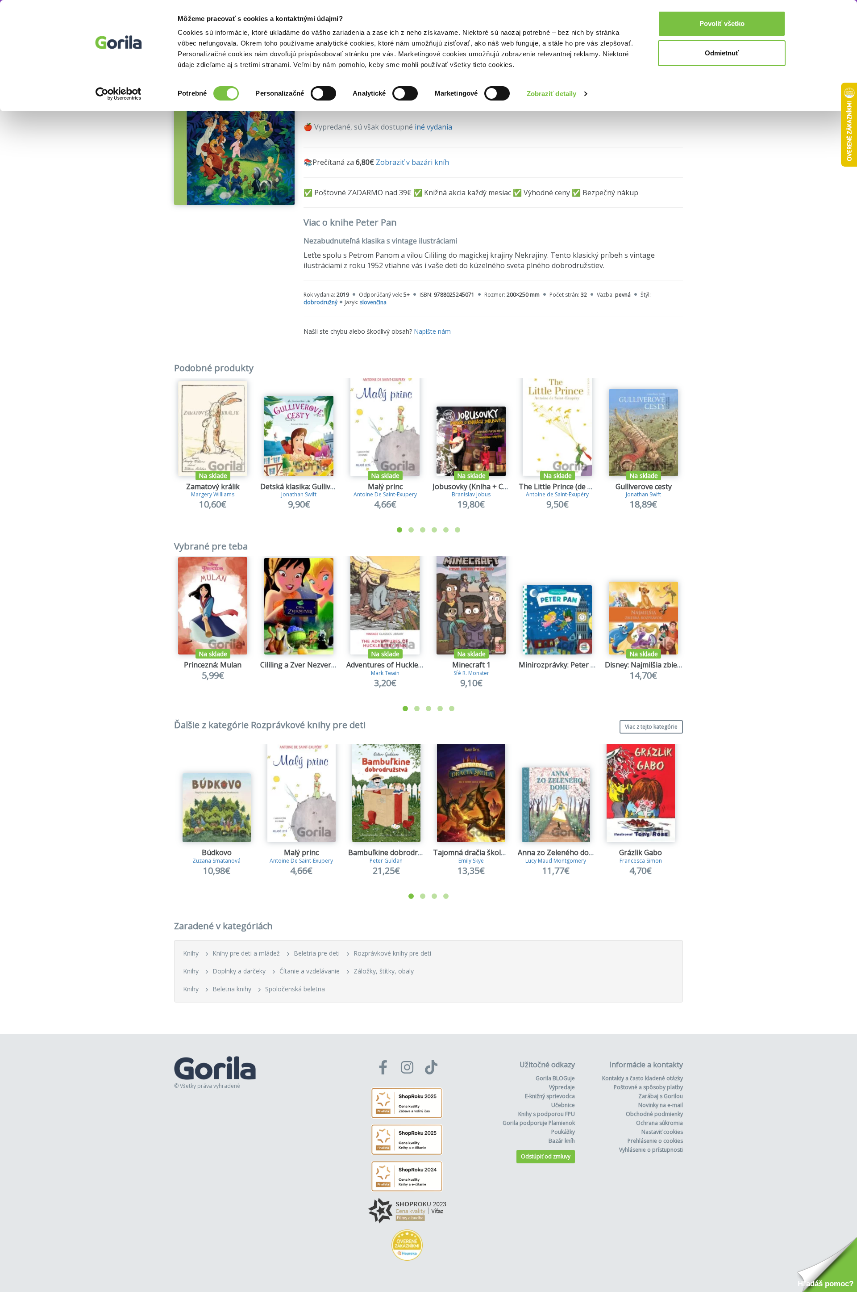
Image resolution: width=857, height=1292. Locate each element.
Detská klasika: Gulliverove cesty (314, 486)
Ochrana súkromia (659, 1123)
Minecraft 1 (471, 665)
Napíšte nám (432, 331)
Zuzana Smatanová (216, 860)
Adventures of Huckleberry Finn (399, 665)
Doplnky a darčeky (239, 971)
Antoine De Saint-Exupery (385, 494)
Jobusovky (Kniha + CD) (472, 486)
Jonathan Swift (298, 494)
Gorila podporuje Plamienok (539, 1123)
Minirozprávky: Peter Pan (561, 665)
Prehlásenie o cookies (655, 1141)
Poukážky (563, 1132)
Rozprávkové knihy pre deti (392, 953)
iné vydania (433, 127)
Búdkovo (217, 852)
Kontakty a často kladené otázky (642, 1078)
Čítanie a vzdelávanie (309, 971)
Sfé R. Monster (471, 673)
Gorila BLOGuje (555, 1078)
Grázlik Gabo (640, 852)
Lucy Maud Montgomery (555, 860)
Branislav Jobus (471, 494)
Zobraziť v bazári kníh (412, 162)
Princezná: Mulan (212, 665)
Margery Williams (212, 494)
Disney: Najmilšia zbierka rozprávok (665, 665)
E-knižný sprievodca (550, 1096)
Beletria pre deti (317, 953)
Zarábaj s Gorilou (660, 1096)
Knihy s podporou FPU (546, 1114)
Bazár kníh (562, 1141)
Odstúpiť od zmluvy (545, 1156)
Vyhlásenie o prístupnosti (651, 1150)
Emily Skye (471, 860)
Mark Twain (385, 673)
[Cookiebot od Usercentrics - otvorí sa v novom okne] (118, 94)
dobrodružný (320, 302)
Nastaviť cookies (662, 1132)
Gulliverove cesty (644, 486)
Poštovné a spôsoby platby (648, 1087)
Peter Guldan (386, 860)
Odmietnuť (722, 53)
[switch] (323, 93)
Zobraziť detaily (552, 93)
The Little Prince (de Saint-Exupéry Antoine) (592, 486)
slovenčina (373, 302)
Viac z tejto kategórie (651, 726)
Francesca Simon (641, 860)
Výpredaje (562, 1087)
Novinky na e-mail (660, 1105)
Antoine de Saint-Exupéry (557, 494)
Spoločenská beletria (295, 989)
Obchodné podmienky (654, 1114)
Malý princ (385, 486)
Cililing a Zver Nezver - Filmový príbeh (323, 665)
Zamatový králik (213, 486)
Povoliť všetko (722, 23)
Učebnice (563, 1105)
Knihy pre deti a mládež (246, 953)
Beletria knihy (231, 989)
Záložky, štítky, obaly (384, 971)
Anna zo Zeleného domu (558, 852)
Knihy (191, 953)
